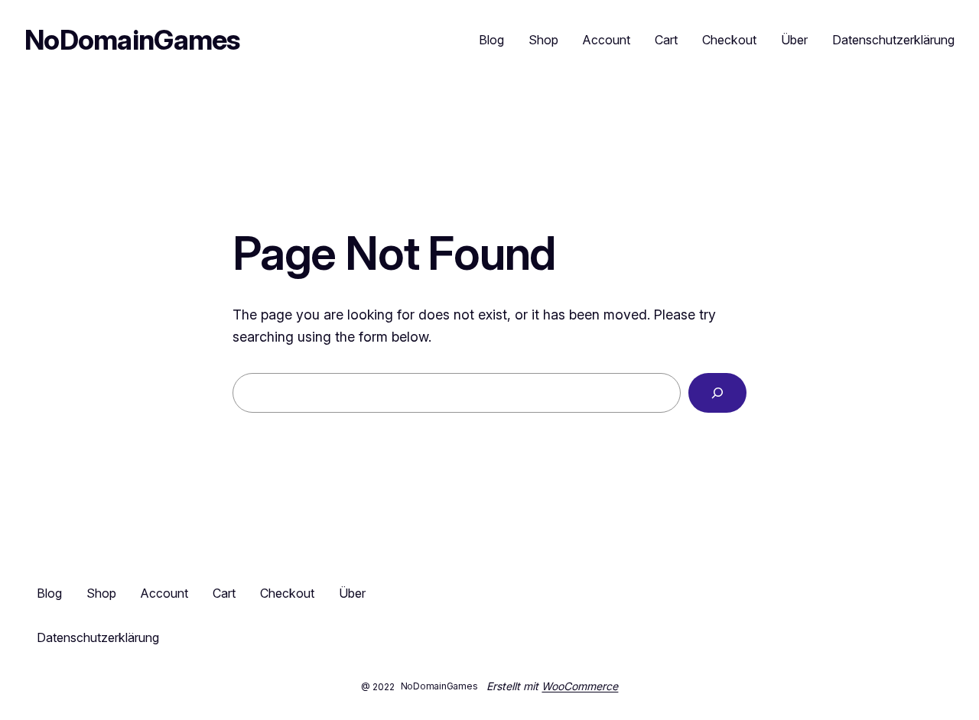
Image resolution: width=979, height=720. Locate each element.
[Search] (717, 393)
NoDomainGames (132, 40)
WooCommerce (580, 685)
